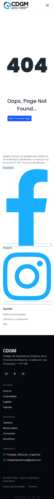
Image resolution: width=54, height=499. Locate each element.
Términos (32, 486)
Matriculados (10, 428)
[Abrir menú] (47, 5)
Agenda (7, 407)
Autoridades (10, 396)
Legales (7, 401)
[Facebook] (14, 373)
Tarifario (8, 422)
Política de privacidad (13, 486)
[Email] (23, 373)
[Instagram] (6, 373)
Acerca (7, 390)
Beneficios (9, 438)
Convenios (9, 433)
